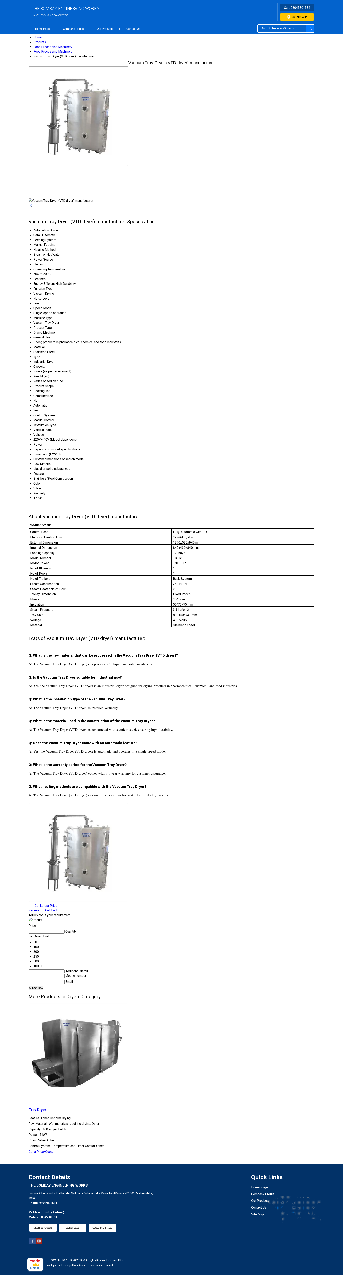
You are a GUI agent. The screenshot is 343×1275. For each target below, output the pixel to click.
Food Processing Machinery (52, 47)
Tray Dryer (37, 1110)
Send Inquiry (300, 16)
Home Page (42, 28)
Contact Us (133, 28)
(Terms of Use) (116, 1260)
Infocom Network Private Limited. (95, 1265)
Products (39, 42)
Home (37, 37)
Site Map (257, 1214)
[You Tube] (39, 1243)
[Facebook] (32, 1243)
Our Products (105, 28)
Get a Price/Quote (41, 1152)
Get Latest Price (45, 906)
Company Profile (73, 28)
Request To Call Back (43, 910)
